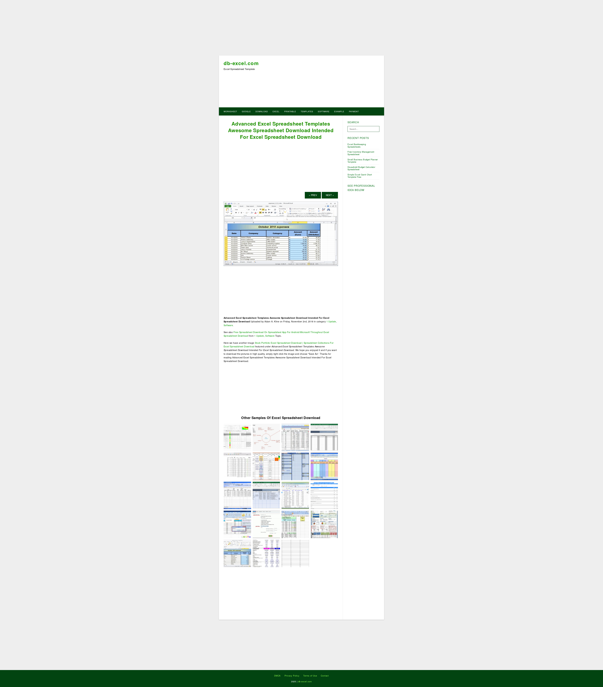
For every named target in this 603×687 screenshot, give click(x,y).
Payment (354, 111)
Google (246, 111)
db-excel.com (241, 63)
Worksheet (230, 111)
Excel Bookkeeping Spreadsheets (357, 145)
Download (261, 111)
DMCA (277, 675)
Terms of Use (310, 675)
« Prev (313, 195)
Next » (330, 195)
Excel (276, 111)
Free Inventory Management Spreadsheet (361, 153)
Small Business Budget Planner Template (363, 160)
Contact (325, 675)
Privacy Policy (292, 675)
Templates (307, 111)
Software (323, 111)
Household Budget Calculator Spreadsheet (361, 168)
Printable (290, 111)
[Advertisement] (301, 29)
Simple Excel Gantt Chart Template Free (360, 176)
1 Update (331, 321)
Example (339, 111)
